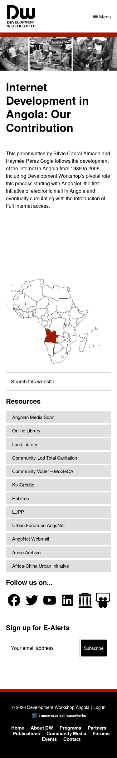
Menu (105, 16)
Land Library (24, 444)
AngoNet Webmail (30, 538)
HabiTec (20, 498)
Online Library (26, 430)
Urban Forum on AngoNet (38, 525)
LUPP (18, 511)
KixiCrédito (23, 484)
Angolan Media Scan (33, 417)
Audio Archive (26, 552)
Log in (99, 707)
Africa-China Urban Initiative (40, 565)
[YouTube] (49, 600)
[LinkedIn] (67, 600)
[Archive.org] (85, 600)
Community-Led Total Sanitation (44, 457)
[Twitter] (31, 600)
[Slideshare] (102, 600)
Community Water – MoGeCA (42, 471)
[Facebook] (14, 600)
